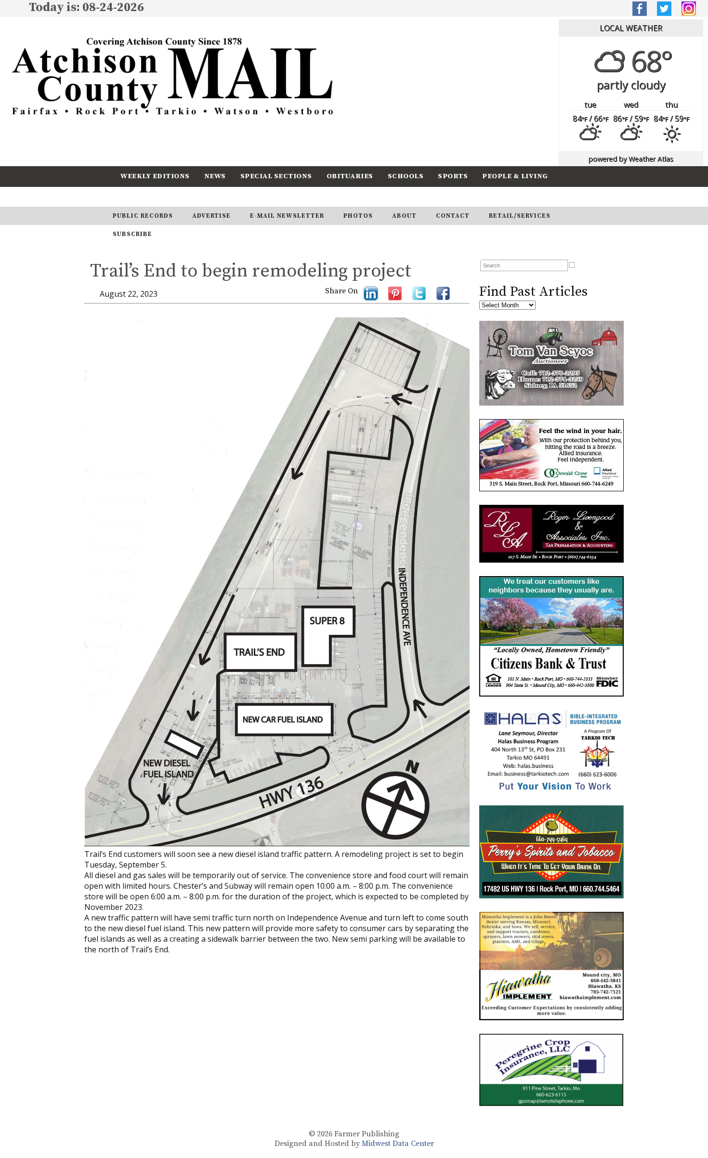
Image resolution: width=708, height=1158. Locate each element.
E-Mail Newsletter (287, 216)
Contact (453, 216)
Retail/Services (520, 216)
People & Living (515, 176)
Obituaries (350, 176)
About (404, 216)
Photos (358, 216)
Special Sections (276, 176)
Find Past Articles (533, 291)
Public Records (143, 216)
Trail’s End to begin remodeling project (250, 271)
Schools (406, 176)
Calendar (140, 196)
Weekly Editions (155, 176)
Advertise (211, 216)
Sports (453, 176)
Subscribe (197, 196)
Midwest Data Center (398, 1143)
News (215, 176)
